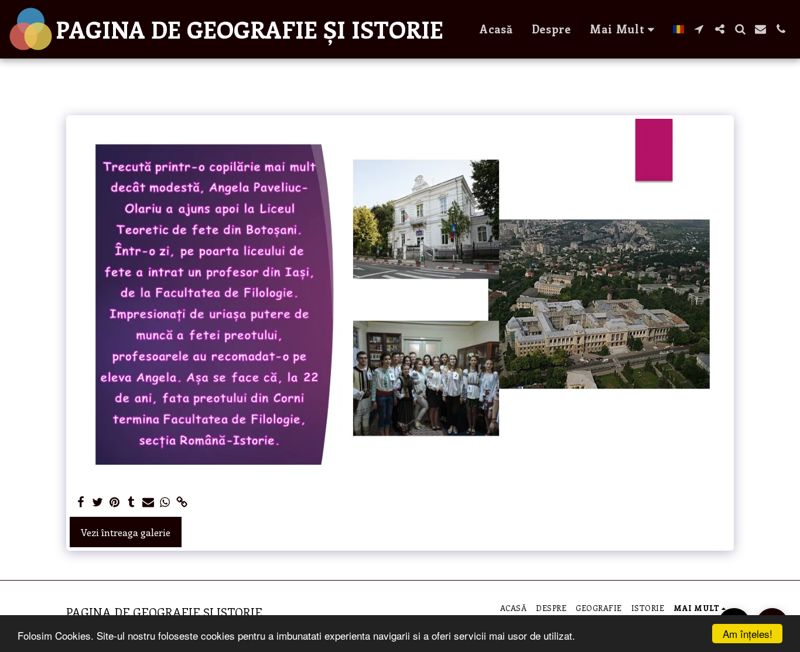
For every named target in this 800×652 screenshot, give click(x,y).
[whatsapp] (165, 502)
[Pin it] (114, 502)
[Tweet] (97, 502)
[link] (182, 502)
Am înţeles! (747, 633)
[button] (699, 29)
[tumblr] (131, 502)
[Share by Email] (148, 502)
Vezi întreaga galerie (125, 532)
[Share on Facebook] (80, 502)
